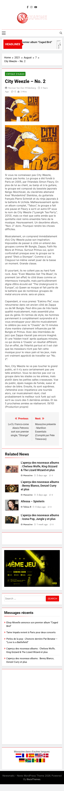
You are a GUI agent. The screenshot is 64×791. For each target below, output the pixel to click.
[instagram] (31, 7)
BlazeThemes (33, 779)
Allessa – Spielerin (32, 501)
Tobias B (27, 506)
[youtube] (35, 7)
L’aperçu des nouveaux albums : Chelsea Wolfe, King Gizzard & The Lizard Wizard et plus (40, 466)
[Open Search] (61, 33)
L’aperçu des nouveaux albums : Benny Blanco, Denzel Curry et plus (40, 485)
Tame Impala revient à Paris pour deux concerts (31, 632)
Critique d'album (15, 74)
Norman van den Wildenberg (22, 87)
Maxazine (28, 475)
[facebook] (27, 7)
